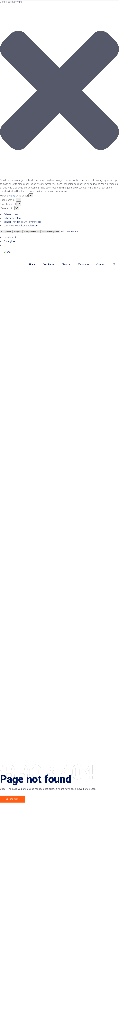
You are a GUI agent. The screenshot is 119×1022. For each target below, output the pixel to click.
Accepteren (6, 232)
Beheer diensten (12, 218)
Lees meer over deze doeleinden (21, 225)
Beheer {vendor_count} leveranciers (22, 222)
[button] (59, 91)
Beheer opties (11, 214)
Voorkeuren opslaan (50, 232)
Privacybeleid (10, 241)
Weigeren (17, 232)
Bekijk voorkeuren (31, 232)
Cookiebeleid (10, 237)
